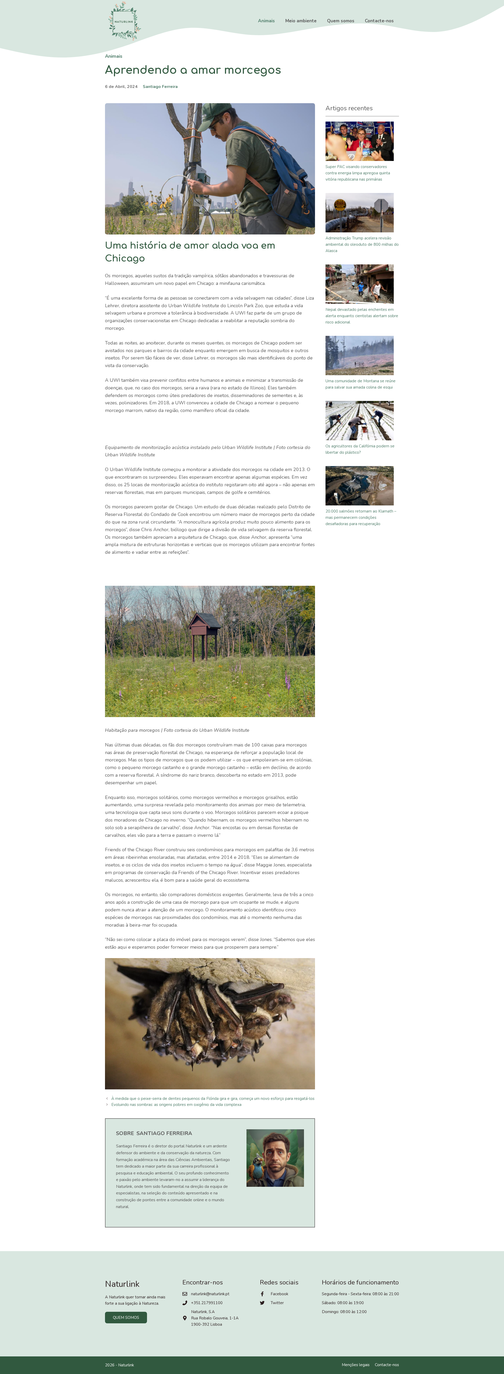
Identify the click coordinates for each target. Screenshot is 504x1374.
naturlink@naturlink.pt (210, 1294)
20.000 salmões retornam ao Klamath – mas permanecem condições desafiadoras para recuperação (361, 517)
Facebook (279, 1294)
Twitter (277, 1302)
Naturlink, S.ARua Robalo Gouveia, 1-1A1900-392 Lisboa (215, 1318)
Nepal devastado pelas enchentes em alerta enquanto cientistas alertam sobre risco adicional (362, 316)
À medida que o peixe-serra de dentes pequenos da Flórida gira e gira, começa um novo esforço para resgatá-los (212, 1098)
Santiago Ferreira (160, 87)
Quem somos (340, 21)
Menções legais (356, 1364)
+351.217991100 (207, 1302)
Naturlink (126, 1365)
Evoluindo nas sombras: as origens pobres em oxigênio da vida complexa (176, 1104)
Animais (266, 21)
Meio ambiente (301, 21)
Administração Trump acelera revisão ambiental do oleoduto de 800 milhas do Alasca (362, 244)
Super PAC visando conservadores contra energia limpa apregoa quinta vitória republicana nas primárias (358, 173)
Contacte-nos (379, 21)
